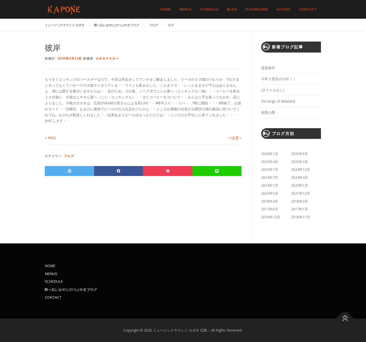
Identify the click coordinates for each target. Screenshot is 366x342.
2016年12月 (270, 217)
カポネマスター (107, 58)
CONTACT (308, 9)
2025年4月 (269, 161)
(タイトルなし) (272, 90)
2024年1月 (269, 185)
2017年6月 (269, 209)
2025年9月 (299, 153)
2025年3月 (299, 161)
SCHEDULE (209, 9)
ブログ (69, 156)
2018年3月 (299, 201)
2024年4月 (299, 177)
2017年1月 (299, 209)
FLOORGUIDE (256, 9)
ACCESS (284, 9)
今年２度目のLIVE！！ (278, 78)
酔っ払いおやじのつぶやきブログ (71, 289)
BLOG (232, 9)
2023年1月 (299, 185)
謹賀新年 (268, 67)
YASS (52, 137)
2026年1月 (269, 153)
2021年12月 (300, 193)
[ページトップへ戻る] (345, 318)
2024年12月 (300, 169)
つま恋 (233, 137)
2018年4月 (269, 201)
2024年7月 (269, 177)
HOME (166, 9)
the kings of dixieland (278, 101)
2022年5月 (269, 193)
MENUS (185, 9)
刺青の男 (268, 112)
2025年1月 (269, 169)
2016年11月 (300, 217)
